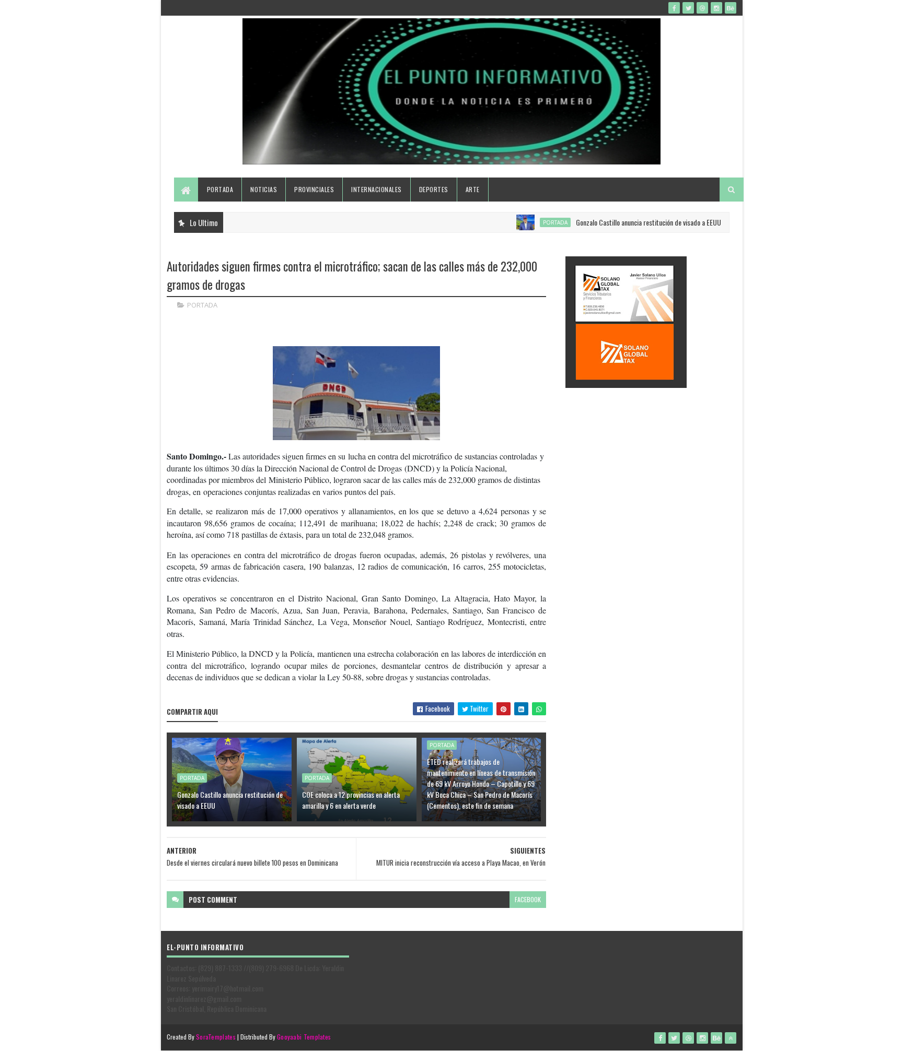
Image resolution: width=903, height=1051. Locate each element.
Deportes (433, 189)
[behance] (730, 8)
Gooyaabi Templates (304, 1036)
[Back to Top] (730, 1038)
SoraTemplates (216, 1036)
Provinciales (314, 189)
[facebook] (674, 8)
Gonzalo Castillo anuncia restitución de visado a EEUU (628, 222)
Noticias (263, 189)
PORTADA (535, 222)
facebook (528, 899)
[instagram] (716, 8)
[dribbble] (702, 8)
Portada (220, 189)
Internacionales (376, 189)
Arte (473, 189)
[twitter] (688, 8)
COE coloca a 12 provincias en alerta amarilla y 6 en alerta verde (351, 800)
